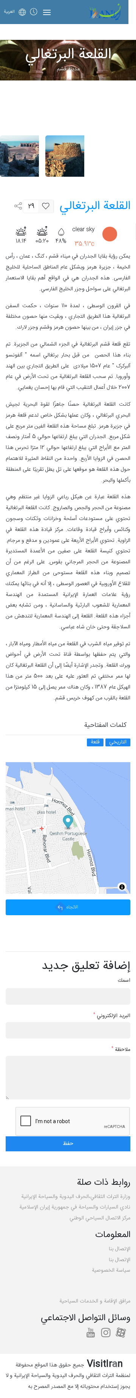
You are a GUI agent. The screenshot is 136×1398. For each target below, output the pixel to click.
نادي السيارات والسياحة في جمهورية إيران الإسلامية (74, 1207)
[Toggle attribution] (122, 887)
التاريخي (118, 742)
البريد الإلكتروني (111, 1016)
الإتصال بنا (119, 1249)
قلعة (95, 742)
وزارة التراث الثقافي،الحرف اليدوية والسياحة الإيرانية (75, 1196)
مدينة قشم (68, 69)
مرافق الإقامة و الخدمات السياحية (94, 1301)
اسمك (124, 981)
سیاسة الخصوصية (111, 1270)
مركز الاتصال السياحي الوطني (100, 1218)
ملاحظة (120, 1050)
